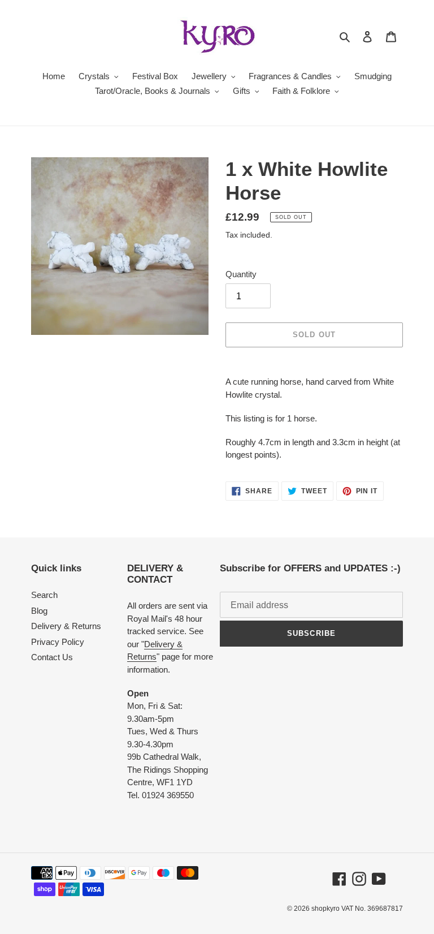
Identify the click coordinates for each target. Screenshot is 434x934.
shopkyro (325, 909)
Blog (39, 611)
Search (44, 595)
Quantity (241, 274)
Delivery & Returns (66, 626)
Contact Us (52, 657)
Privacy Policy (57, 642)
